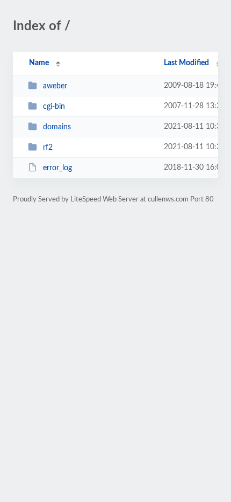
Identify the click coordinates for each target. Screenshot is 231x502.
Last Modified (186, 63)
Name (39, 63)
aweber (55, 86)
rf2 (48, 147)
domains (57, 127)
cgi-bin (54, 106)
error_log (57, 168)
